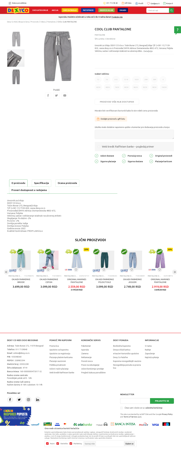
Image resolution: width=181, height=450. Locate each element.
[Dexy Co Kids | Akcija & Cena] (18, 10)
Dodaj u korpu (23, 303)
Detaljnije (148, 51)
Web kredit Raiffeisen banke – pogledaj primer (128, 146)
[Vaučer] (48, 424)
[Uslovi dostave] (96, 155)
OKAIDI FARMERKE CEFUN (49, 280)
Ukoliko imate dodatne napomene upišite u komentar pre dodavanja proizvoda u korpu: (132, 127)
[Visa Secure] (57, 424)
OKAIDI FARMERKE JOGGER (132, 280)
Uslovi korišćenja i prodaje (92, 369)
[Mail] (65, 95)
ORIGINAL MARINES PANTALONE (76, 280)
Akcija (55, 10)
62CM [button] (98, 88)
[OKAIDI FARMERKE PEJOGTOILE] (104, 260)
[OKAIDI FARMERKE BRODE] (21, 260)
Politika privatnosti (57, 365)
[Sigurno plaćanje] (96, 161)
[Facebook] (48, 95)
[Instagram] (28, 399)
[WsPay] (102, 424)
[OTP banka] (83, 424)
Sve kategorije (40, 10)
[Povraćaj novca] (124, 155)
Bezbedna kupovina (122, 346)
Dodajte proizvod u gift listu (113, 119)
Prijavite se (162, 401)
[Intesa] (123, 424)
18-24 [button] (136, 81)
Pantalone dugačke (15, 276)
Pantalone (51, 22)
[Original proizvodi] (151, 155)
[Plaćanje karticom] (151, 161)
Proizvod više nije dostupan (117, 102)
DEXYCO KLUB (106, 10)
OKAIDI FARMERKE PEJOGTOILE (104, 280)
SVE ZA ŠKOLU (70, 10)
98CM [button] (154, 88)
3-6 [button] (107, 81)
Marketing (78, 444)
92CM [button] (145, 88)
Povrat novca (87, 361)
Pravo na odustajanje (90, 365)
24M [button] (146, 81)
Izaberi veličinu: (102, 74)
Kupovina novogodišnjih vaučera (127, 361)
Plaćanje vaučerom (57, 361)
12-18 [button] (126, 81)
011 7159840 (21, 349)
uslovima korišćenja (153, 408)
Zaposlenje (150, 353)
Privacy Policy (167, 414)
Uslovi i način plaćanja (58, 369)
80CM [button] (126, 88)
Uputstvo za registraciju (59, 353)
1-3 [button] (98, 81)
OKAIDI (122, 10)
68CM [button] (108, 88)
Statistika (64, 444)
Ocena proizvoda (67, 183)
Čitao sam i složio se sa (143, 408)
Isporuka (85, 350)
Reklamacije (86, 357)
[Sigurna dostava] (124, 161)
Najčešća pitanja (152, 357)
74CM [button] (117, 88)
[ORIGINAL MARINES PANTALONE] (76, 260)
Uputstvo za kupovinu (59, 350)
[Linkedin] (37, 399)
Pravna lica (54, 346)
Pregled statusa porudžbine (93, 372)
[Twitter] (19, 399)
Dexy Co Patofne (120, 357)
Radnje (148, 350)
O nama (148, 346)
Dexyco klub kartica (121, 350)
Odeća (43, 22)
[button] (20, 269)
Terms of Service (130, 417)
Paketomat (86, 346)
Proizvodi (34, 22)
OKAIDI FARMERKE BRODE (21, 280)
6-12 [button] (116, 81)
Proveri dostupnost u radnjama (29, 190)
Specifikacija (41, 183)
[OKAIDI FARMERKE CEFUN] (49, 260)
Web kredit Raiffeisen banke (61, 372)
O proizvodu (18, 183)
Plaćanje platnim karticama (61, 357)
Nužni (52, 444)
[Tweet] (56, 95)
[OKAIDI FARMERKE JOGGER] (132, 260)
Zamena (84, 353)
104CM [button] (164, 88)
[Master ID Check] (66, 424)
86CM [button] (136, 88)
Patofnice (88, 10)
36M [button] (154, 81)
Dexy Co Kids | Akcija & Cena (18, 22)
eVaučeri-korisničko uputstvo (126, 353)
